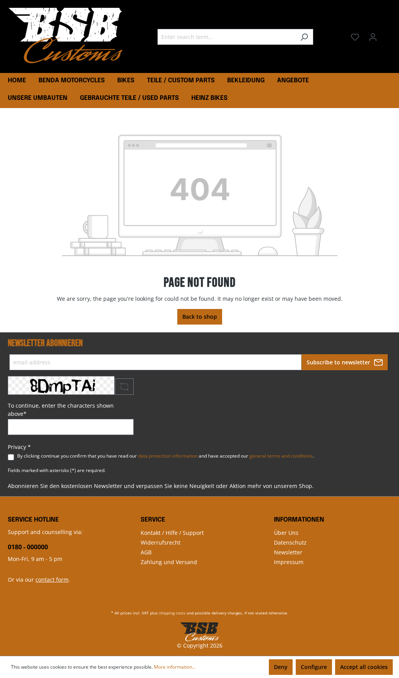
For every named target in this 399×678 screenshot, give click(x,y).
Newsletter (288, 552)
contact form (52, 579)
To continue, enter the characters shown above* (61, 409)
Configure (314, 667)
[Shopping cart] (386, 34)
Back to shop (199, 316)
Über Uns (286, 532)
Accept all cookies (364, 667)
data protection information (168, 456)
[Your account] (373, 37)
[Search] (304, 37)
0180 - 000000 (28, 547)
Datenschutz (290, 542)
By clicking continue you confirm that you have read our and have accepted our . (165, 456)
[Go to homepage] (66, 35)
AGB (146, 552)
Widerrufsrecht (160, 542)
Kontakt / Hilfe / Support (172, 532)
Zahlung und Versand (169, 562)
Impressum (289, 562)
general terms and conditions (281, 456)
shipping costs (172, 613)
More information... (175, 667)
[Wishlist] (355, 37)
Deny (281, 667)
